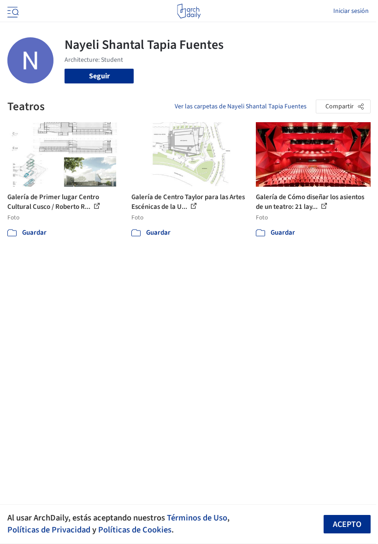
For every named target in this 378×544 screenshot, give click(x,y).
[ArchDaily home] (189, 11)
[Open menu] (12, 11)
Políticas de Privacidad (48, 530)
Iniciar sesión (351, 11)
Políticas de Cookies (134, 530)
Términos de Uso (197, 518)
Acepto (347, 524)
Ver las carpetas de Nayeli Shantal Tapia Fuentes (241, 106)
